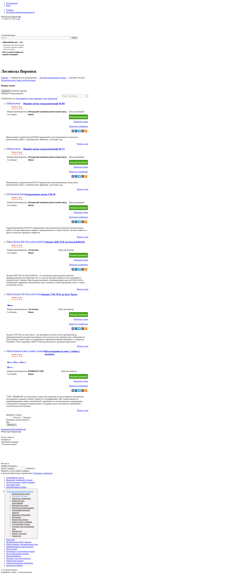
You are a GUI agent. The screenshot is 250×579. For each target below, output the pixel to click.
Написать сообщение (78, 126)
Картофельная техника (16, 487)
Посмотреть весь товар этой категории (18, 80)
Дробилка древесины (21, 498)
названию (37, 98)
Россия (17, 417)
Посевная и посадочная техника (20, 551)
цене (31, 98)
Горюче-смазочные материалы (19, 563)
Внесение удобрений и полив (19, 480)
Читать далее (82, 144)
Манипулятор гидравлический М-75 (44, 149)
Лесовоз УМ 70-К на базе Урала (59, 294)
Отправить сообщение (43, 473)
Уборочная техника (14, 561)
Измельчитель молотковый (18, 502)
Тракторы (10, 540)
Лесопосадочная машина (23, 508)
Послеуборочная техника (17, 554)
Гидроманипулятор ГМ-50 (40, 194)
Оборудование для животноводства (22, 544)
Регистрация (11, 3)
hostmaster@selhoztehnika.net (10, 21)
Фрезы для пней (19, 533)
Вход (8, 5)
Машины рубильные (21, 515)
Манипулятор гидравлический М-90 (44, 103)
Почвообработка (13, 556)
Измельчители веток (21, 494)
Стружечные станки (21, 524)
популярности (22, 98)
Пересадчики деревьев (22, 522)
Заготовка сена (13, 485)
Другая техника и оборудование (20, 482)
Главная (9, 10)
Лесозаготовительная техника (53, 78)
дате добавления (50, 98)
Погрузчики (11, 549)
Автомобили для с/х (15, 478)
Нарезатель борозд (20, 519)
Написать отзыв (81, 122)
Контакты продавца (78, 117)
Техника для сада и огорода (18, 558)
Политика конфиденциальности (20, 12)
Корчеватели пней (20, 505)
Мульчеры (16, 517)
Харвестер (16, 536)
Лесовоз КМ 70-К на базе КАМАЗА (65, 242)
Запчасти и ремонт (14, 565)
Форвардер (17, 531)
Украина (27, 417)
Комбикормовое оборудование (19, 547)
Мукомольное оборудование (18, 542)
